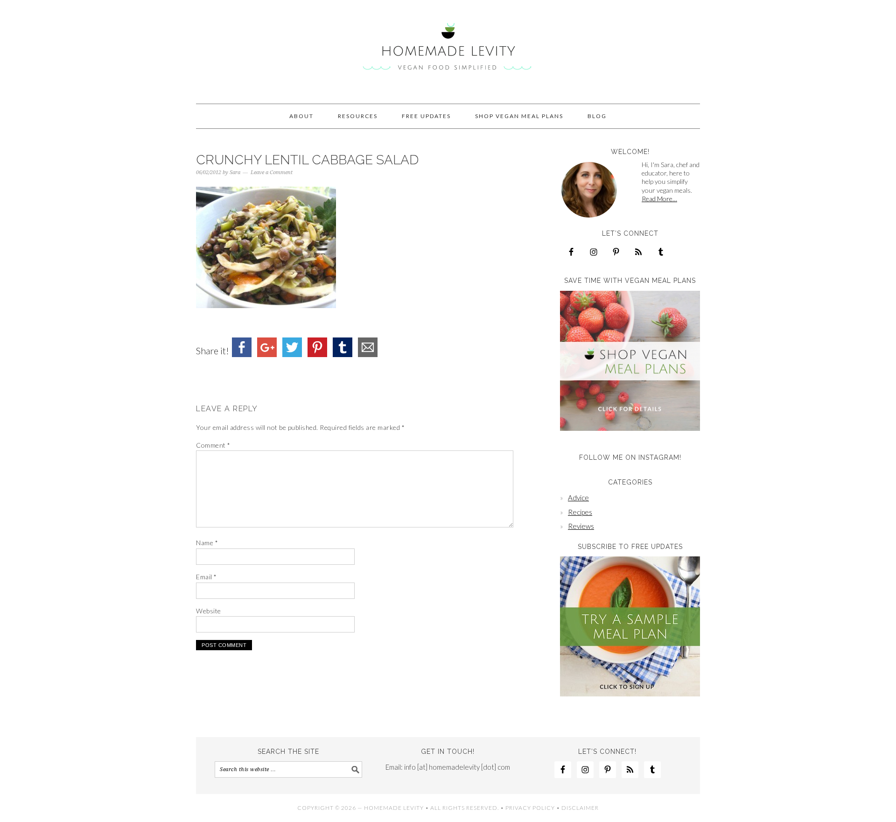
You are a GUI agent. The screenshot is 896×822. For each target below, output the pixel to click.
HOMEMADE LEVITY (394, 807)
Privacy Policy (530, 807)
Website (208, 611)
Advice (578, 497)
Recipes (580, 512)
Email (206, 577)
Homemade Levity (448, 47)
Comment (213, 445)
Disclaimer (580, 807)
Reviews (581, 526)
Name (207, 543)
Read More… (659, 199)
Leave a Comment (272, 172)
